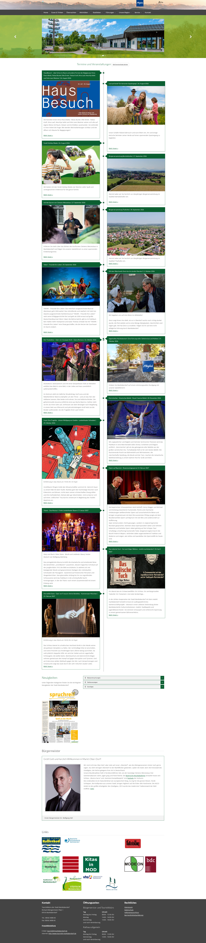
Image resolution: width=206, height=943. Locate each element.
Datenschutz (128, 910)
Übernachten (71, 12)
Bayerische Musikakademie (135, 775)
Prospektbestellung (49, 926)
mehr (92, 789)
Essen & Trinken (57, 12)
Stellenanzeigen (92, 682)
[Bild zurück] (15, 36)
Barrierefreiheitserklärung (133, 915)
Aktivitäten (84, 12)
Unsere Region (124, 12)
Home (46, 12)
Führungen (110, 12)
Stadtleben (97, 12)
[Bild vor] (190, 36)
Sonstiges (90, 687)
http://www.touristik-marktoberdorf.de (62, 933)
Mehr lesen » (48, 135)
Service (137, 12)
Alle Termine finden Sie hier (120, 64)
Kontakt (148, 12)
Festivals (130, 778)
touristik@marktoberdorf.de (57, 931)
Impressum (128, 907)
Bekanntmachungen (93, 678)
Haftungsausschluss (131, 912)
